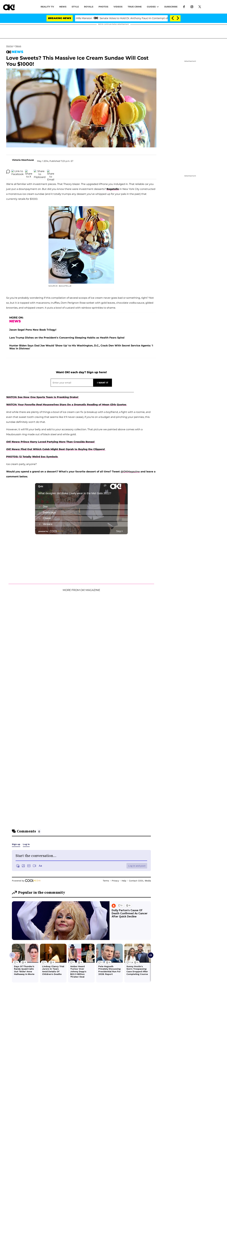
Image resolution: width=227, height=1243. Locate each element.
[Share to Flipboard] (40, 171)
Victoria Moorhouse (23, 160)
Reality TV (47, 6)
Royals (88, 6)
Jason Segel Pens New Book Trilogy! (32, 329)
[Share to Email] (50, 171)
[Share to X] (28, 171)
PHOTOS (103, 6)
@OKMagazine (130, 471)
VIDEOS (118, 6)
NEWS (62, 6)
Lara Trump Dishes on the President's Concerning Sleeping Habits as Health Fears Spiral (66, 337)
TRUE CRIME (135, 6)
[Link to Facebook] (184, 6)
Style (75, 6)
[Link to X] (200, 6)
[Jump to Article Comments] (8, 171)
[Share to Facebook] (17, 171)
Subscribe (170, 6)
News (18, 46)
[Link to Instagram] (192, 6)
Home (9, 46)
